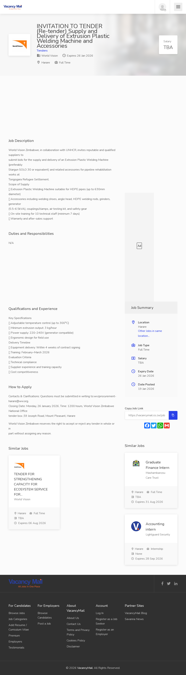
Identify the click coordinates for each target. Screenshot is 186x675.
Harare (45, 63)
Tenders (42, 51)
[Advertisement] (93, 112)
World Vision (49, 56)
